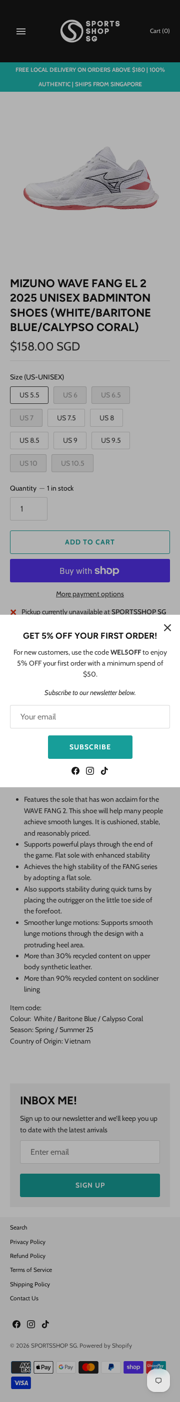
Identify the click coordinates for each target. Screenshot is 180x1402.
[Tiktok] (104, 772)
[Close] (167, 627)
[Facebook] (76, 772)
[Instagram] (90, 772)
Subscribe (90, 746)
